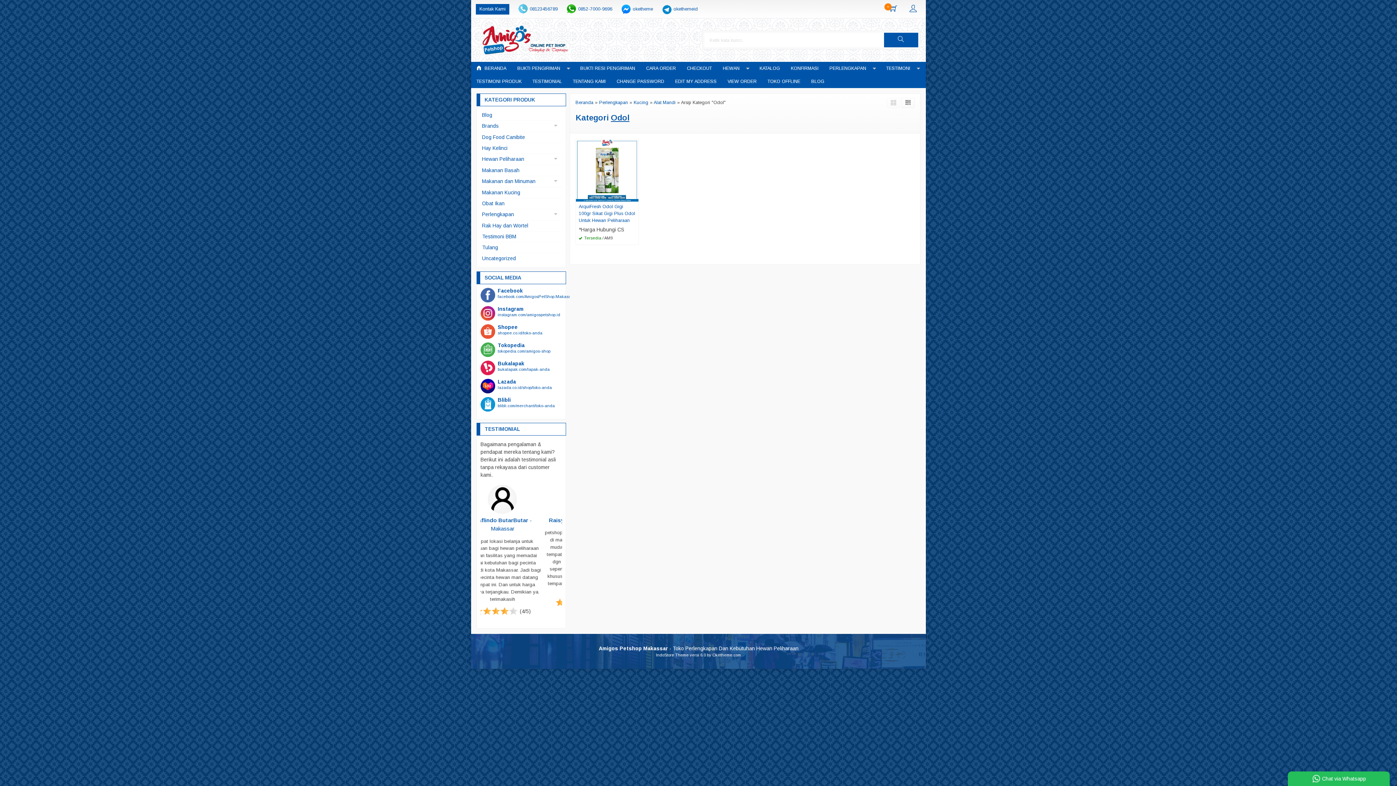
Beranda (494, 68)
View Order (742, 81)
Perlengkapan (847, 68)
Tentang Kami (589, 81)
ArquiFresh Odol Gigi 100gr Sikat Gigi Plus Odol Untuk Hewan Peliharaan (607, 213)
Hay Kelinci (495, 148)
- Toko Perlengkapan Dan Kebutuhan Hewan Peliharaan (699, 649)
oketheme (643, 9)
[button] (901, 40)
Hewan (731, 68)
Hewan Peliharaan (503, 159)
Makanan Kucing (501, 192)
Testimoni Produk (499, 81)
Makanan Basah (501, 170)
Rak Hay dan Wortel (505, 226)
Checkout (699, 68)
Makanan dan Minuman (509, 181)
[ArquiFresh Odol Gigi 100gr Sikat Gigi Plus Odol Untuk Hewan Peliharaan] (607, 170)
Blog (817, 81)
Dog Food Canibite (503, 137)
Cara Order (661, 68)
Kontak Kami (492, 9)
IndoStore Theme (672, 655)
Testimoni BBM (499, 236)
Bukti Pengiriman (538, 68)
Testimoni (898, 68)
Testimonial (547, 81)
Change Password (640, 81)
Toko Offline (784, 81)
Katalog (770, 68)
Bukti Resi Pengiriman (607, 68)
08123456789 (544, 9)
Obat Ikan (493, 203)
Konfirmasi (805, 68)
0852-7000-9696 (595, 9)
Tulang (490, 247)
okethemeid (685, 9)
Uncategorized (499, 258)
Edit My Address (696, 81)
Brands (490, 126)
